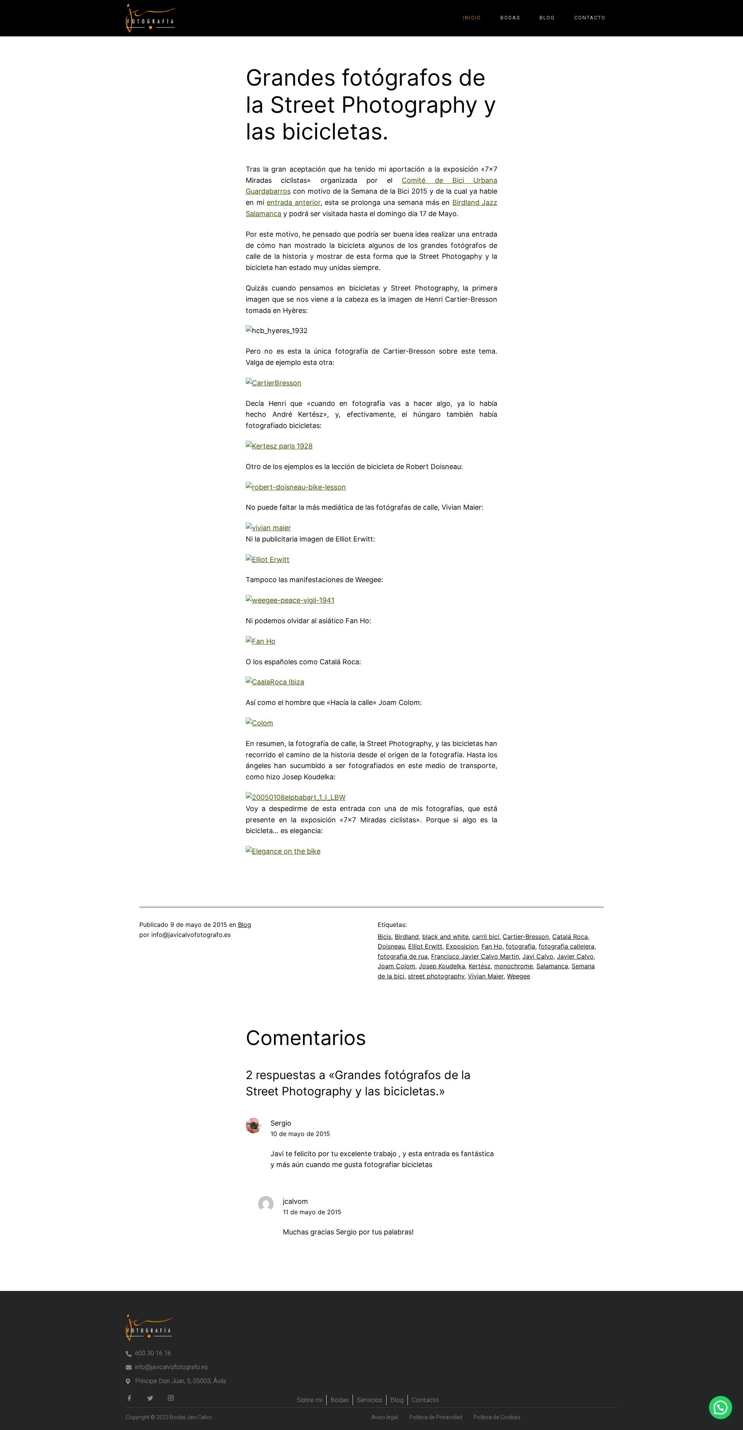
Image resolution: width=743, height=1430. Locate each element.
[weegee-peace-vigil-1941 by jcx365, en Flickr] (290, 600)
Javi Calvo (537, 956)
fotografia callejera (566, 946)
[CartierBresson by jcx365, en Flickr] (273, 383)
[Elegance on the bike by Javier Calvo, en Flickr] (283, 851)
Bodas (510, 17)
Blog (547, 17)
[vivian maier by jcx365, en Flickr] (268, 528)
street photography (436, 976)
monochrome (513, 966)
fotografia (520, 946)
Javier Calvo (575, 956)
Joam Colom (396, 966)
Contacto (590, 17)
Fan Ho (491, 946)
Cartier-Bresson (526, 936)
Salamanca (552, 966)
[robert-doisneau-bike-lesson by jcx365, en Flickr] (296, 487)
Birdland (407, 936)
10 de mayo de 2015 (300, 1134)
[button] (720, 1407)
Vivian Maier (485, 976)
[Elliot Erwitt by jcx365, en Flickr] (267, 559)
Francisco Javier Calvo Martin (475, 956)
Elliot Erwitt (425, 946)
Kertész (480, 966)
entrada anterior (293, 202)
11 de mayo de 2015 (312, 1212)
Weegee (518, 976)
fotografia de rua (403, 956)
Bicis (384, 936)
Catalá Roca (570, 936)
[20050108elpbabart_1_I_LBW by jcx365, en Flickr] (296, 797)
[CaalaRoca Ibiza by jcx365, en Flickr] (275, 682)
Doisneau (391, 946)
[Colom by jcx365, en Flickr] (259, 723)
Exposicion (462, 946)
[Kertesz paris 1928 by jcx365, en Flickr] (279, 446)
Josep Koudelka (442, 966)
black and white (445, 936)
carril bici (485, 936)
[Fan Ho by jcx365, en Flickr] (261, 641)
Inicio (472, 17)
